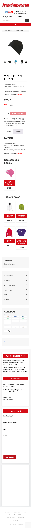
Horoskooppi (8, 280)
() (9, 17)
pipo (19, 123)
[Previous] (5, 62)
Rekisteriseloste (8, 399)
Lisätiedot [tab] (18, 131)
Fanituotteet (8, 276)
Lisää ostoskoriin (17, 113)
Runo (6, 295)
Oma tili (22, 16)
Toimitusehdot (7, 397)
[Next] (26, 62)
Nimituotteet (8, 290)
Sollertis (20, 524)
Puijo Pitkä (19, 94)
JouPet (14, 524)
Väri (5, 104)
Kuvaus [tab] (9, 131)
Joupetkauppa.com (16, 6)
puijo (15, 125)
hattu (16, 123)
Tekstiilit (15, 121)
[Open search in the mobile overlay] (16, 20)
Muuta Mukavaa (9, 285)
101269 (12, 123)
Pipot (10, 121)
